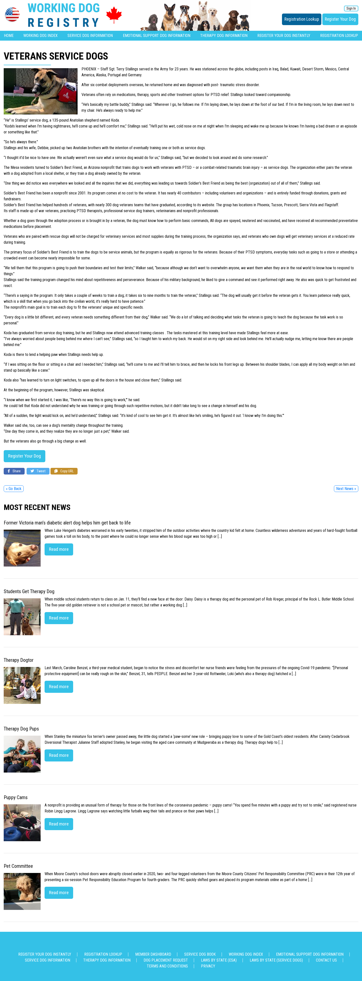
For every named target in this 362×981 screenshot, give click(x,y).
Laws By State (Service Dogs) (276, 960)
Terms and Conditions (167, 966)
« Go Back (13, 488)
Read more (59, 549)
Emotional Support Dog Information (156, 35)
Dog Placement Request (166, 960)
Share (16, 471)
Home (9, 35)
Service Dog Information (90, 35)
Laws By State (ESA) (219, 960)
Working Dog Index (40, 35)
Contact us (326, 960)
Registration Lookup (301, 19)
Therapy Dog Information (223, 35)
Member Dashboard (153, 954)
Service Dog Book (200, 954)
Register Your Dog (340, 19)
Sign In (351, 8)
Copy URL (67, 471)
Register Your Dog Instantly (283, 35)
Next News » (346, 488)
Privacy (208, 966)
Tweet (41, 471)
